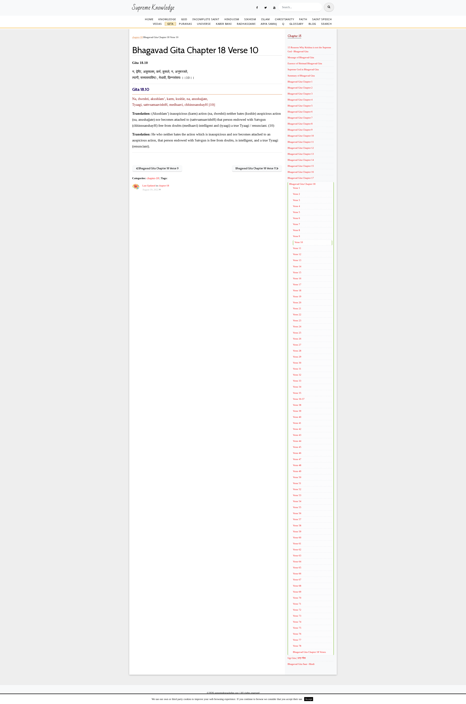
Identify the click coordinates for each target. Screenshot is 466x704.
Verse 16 (297, 278)
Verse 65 (297, 567)
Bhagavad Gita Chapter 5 (300, 105)
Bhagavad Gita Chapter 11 (301, 142)
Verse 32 (297, 374)
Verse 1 (296, 188)
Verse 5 (296, 212)
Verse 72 (297, 609)
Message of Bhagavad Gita (301, 57)
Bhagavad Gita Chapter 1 (300, 81)
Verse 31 (297, 368)
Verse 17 (297, 284)
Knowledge (167, 19)
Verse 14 (297, 266)
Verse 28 (297, 350)
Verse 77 (297, 639)
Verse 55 (297, 507)
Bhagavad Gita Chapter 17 (301, 178)
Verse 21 (297, 308)
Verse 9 (296, 236)
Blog (312, 23)
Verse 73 (297, 615)
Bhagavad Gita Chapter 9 (300, 129)
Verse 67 (297, 579)
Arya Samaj (269, 23)
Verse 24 (297, 326)
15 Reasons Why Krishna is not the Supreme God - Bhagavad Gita (309, 49)
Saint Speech (322, 19)
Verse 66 (297, 573)
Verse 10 (299, 242)
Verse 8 (296, 230)
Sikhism (250, 19)
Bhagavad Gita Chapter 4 (300, 99)
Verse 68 (297, 585)
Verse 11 (297, 248)
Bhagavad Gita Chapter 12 (301, 148)
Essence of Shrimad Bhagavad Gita (305, 63)
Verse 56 (297, 513)
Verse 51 (297, 483)
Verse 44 (297, 441)
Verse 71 (297, 603)
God (184, 19)
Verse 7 (296, 224)
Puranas (185, 23)
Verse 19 (297, 296)
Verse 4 (296, 206)
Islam (265, 19)
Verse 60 (297, 537)
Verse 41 (297, 423)
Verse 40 (297, 417)
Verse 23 (297, 320)
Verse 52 (297, 489)
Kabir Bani (224, 23)
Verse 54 (297, 501)
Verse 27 (297, 344)
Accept (308, 699)
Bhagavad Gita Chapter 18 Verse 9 (158, 168)
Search (326, 23)
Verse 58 (297, 525)
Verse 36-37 (299, 399)
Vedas (157, 23)
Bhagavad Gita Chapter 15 (301, 166)
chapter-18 (137, 37)
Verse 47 (297, 459)
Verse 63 (297, 555)
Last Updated (148, 185)
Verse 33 (297, 380)
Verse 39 (297, 411)
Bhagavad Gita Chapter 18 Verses (309, 652)
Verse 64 (297, 561)
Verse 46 (297, 453)
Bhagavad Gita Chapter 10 (301, 135)
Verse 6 (296, 218)
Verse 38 (297, 405)
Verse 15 (297, 272)
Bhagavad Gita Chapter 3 (300, 93)
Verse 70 (297, 597)
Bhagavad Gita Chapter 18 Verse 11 (256, 168)
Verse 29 (297, 356)
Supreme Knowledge (153, 8)
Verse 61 (297, 543)
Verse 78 (297, 645)
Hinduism (231, 19)
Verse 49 (297, 471)
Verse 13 (297, 260)
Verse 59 (297, 531)
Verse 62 (297, 549)
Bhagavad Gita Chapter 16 (301, 172)
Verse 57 (297, 519)
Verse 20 (297, 302)
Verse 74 (297, 621)
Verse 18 (297, 290)
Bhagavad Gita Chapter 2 (300, 87)
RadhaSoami (246, 23)
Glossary (296, 23)
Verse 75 (297, 627)
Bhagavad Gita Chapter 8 (300, 123)
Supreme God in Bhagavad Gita (303, 69)
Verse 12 (297, 254)
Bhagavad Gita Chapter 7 (300, 117)
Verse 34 (297, 386)
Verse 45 (297, 447)
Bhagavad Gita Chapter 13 (301, 154)
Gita (170, 23)
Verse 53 (297, 495)
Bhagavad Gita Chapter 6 (300, 111)
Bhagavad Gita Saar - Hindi (301, 664)
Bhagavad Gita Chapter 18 (302, 184)
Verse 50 (297, 477)
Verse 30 (297, 362)
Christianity (284, 19)
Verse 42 (297, 429)
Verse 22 (297, 314)
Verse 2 (296, 194)
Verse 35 (297, 393)
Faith (303, 19)
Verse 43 (297, 435)
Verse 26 (297, 338)
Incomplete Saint (205, 19)
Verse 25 (297, 332)
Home (149, 19)
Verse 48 (297, 465)
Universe (204, 23)
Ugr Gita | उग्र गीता (297, 658)
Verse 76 (297, 633)
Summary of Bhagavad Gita (301, 75)
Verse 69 (297, 591)
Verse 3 (296, 200)
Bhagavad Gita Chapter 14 (301, 160)
